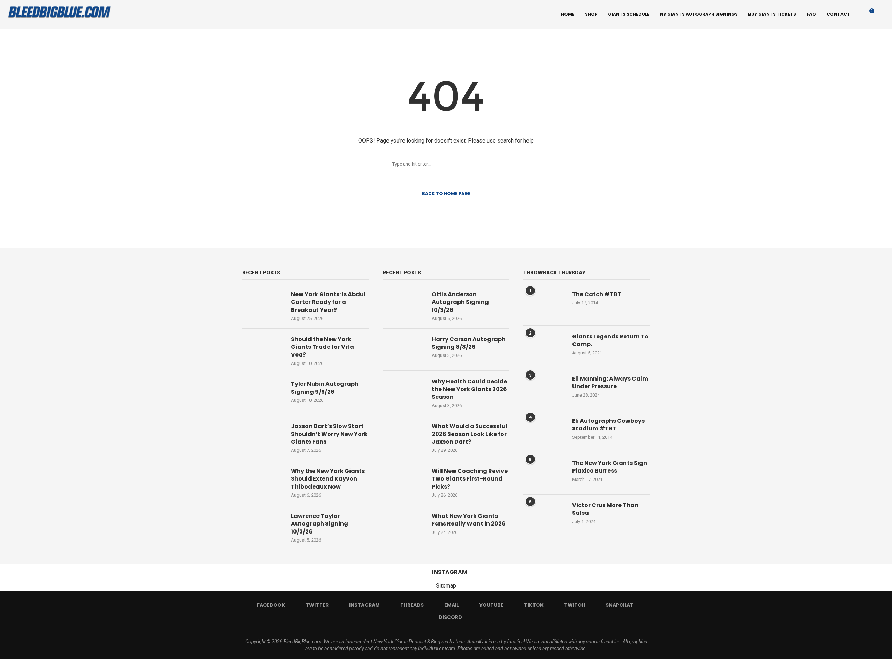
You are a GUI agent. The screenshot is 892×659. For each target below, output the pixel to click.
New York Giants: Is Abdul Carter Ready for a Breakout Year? (328, 302)
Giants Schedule (628, 14)
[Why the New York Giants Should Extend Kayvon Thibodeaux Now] (263, 481)
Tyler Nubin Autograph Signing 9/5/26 (325, 388)
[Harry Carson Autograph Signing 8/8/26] (404, 349)
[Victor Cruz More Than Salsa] (544, 515)
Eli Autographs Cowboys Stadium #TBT (608, 424)
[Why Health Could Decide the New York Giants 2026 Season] (404, 392)
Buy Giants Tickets (772, 14)
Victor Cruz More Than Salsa (605, 509)
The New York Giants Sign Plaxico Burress (609, 467)
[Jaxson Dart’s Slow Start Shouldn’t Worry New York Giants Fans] (263, 436)
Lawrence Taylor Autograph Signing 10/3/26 (319, 524)
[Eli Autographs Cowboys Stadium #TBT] (544, 431)
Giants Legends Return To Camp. (610, 340)
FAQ (811, 14)
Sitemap (446, 585)
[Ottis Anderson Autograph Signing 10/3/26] (404, 305)
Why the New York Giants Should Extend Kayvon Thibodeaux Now (328, 479)
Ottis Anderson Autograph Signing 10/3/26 (460, 302)
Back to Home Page (446, 194)
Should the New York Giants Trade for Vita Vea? (322, 347)
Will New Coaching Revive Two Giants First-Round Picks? (470, 479)
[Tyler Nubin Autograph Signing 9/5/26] (263, 394)
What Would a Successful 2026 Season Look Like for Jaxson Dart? (469, 434)
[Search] (881, 14)
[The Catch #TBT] (544, 305)
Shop (591, 14)
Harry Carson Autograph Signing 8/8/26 (469, 343)
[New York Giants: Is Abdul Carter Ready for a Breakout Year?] (263, 305)
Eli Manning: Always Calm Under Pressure (610, 382)
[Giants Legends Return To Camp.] (544, 347)
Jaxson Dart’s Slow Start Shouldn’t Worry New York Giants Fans (329, 434)
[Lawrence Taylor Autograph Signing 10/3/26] (263, 526)
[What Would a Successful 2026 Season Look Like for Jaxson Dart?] (404, 436)
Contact (838, 14)
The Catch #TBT (596, 294)
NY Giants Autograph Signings (699, 14)
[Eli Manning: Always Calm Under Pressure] (544, 389)
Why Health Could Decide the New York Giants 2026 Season (469, 389)
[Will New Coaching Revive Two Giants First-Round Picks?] (404, 481)
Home (568, 14)
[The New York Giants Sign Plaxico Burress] (544, 473)
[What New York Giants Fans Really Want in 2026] (404, 526)
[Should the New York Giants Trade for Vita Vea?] (263, 349)
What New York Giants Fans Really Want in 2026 (469, 520)
